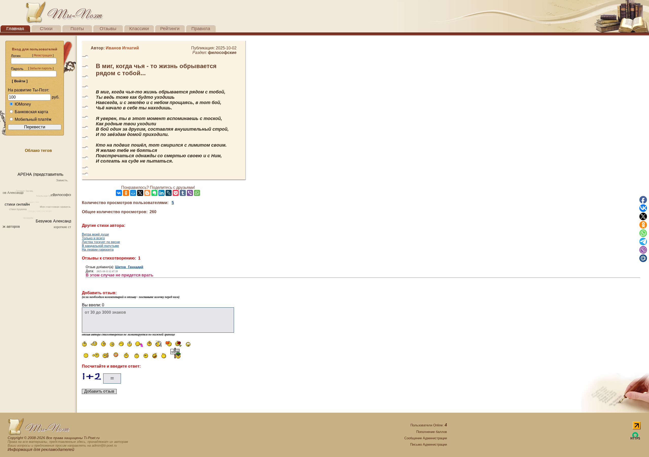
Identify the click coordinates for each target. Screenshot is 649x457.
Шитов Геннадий (129, 267)
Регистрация (43, 55)
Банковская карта (31, 112)
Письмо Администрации (428, 444)
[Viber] (190, 193)
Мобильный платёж (33, 119)
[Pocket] (176, 193)
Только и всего (93, 238)
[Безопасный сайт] (635, 439)
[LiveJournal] (169, 193)
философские (222, 52)
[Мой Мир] (133, 193)
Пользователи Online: (428, 425)
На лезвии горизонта (98, 249)
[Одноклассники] (126, 193)
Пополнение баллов (431, 432)
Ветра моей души (95, 234)
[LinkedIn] (161, 193)
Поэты (77, 28)
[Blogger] (147, 193)
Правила (200, 28)
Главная (15, 28)
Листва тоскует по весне (101, 242)
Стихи (46, 28)
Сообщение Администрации (425, 438)
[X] (140, 193)
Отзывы (108, 28)
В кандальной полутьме (100, 246)
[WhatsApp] (197, 193)
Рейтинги (169, 28)
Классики (139, 28)
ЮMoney (23, 104)
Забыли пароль (41, 68)
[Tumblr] (183, 193)
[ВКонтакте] (119, 193)
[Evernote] (154, 193)
